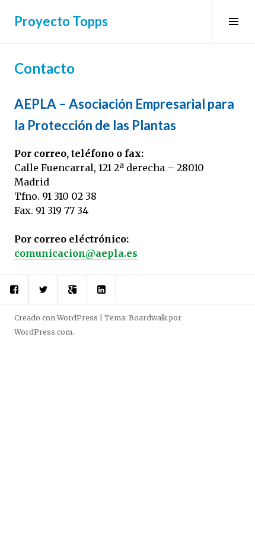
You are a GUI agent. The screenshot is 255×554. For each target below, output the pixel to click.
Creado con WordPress (56, 317)
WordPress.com (43, 332)
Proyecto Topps (61, 21)
